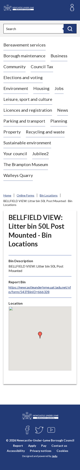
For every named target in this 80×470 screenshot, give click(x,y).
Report (18, 445)
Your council (15, 153)
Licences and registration (27, 110)
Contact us (59, 445)
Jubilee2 (40, 153)
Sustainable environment (27, 142)
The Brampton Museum (25, 164)
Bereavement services (24, 44)
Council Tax (42, 66)
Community (14, 66)
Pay (43, 445)
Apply (32, 445)
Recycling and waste (45, 131)
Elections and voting (23, 77)
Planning (58, 120)
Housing (41, 88)
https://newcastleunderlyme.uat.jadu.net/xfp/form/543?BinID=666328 (40, 289)
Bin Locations (49, 195)
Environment (15, 88)
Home (7, 195)
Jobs (59, 88)
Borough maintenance (24, 55)
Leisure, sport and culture (27, 99)
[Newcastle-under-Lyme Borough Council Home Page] (19, 8)
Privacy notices (40, 451)
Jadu (54, 456)
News (62, 110)
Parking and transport (24, 120)
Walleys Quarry (18, 175)
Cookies (62, 451)
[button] (40, 335)
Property (12, 131)
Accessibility (16, 451)
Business (59, 55)
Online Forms (25, 195)
